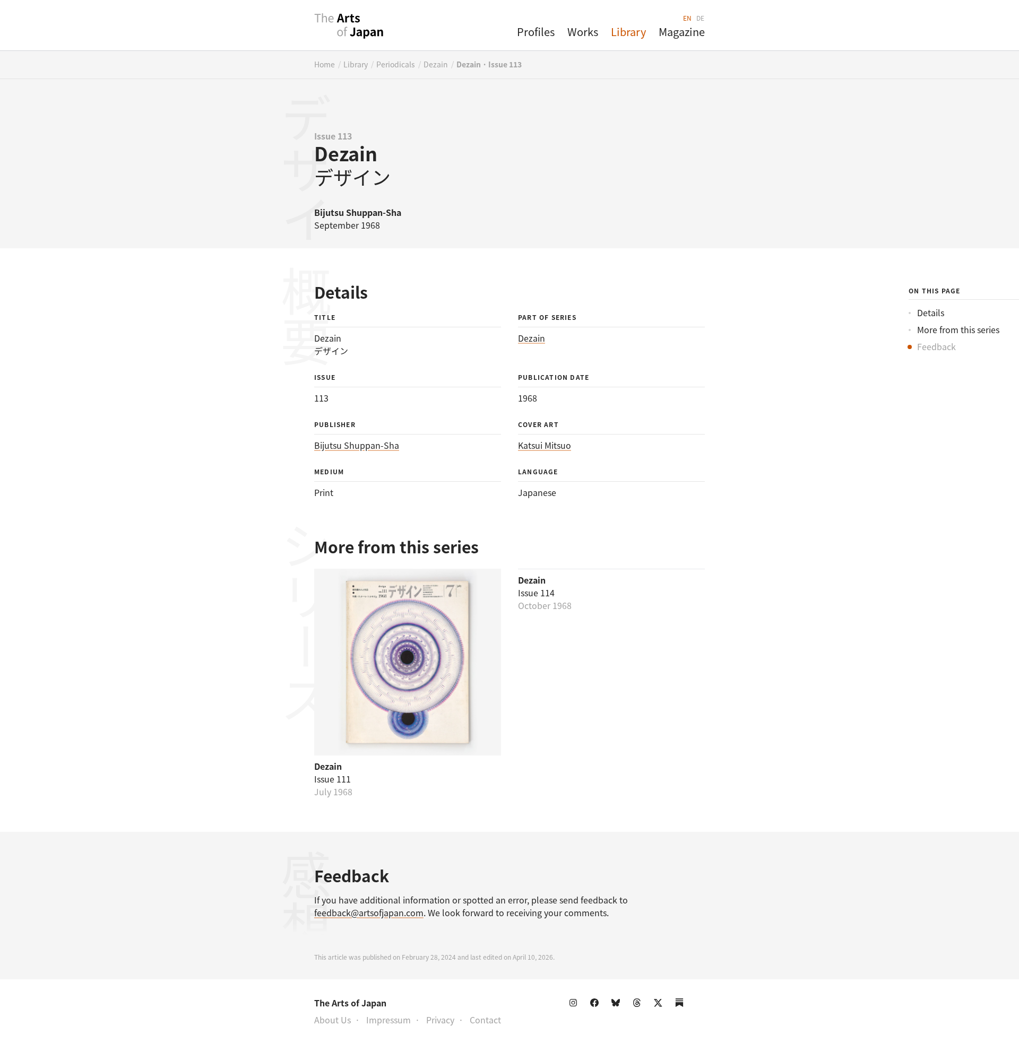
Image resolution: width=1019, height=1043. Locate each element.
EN (687, 17)
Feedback (936, 346)
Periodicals (395, 64)
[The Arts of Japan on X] (660, 1004)
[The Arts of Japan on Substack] (681, 1004)
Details (930, 312)
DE (700, 17)
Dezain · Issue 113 (489, 64)
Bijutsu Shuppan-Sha (356, 445)
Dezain (436, 64)
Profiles (536, 31)
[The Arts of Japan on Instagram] (575, 1004)
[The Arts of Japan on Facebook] (596, 1004)
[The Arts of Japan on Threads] (639, 1004)
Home (324, 64)
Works (582, 31)
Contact (485, 1019)
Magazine (682, 31)
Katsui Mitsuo (544, 445)
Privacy (440, 1019)
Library (628, 31)
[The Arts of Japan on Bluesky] (617, 1004)
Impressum (388, 1019)
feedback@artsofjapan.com (369, 912)
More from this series (958, 329)
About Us (332, 1019)
